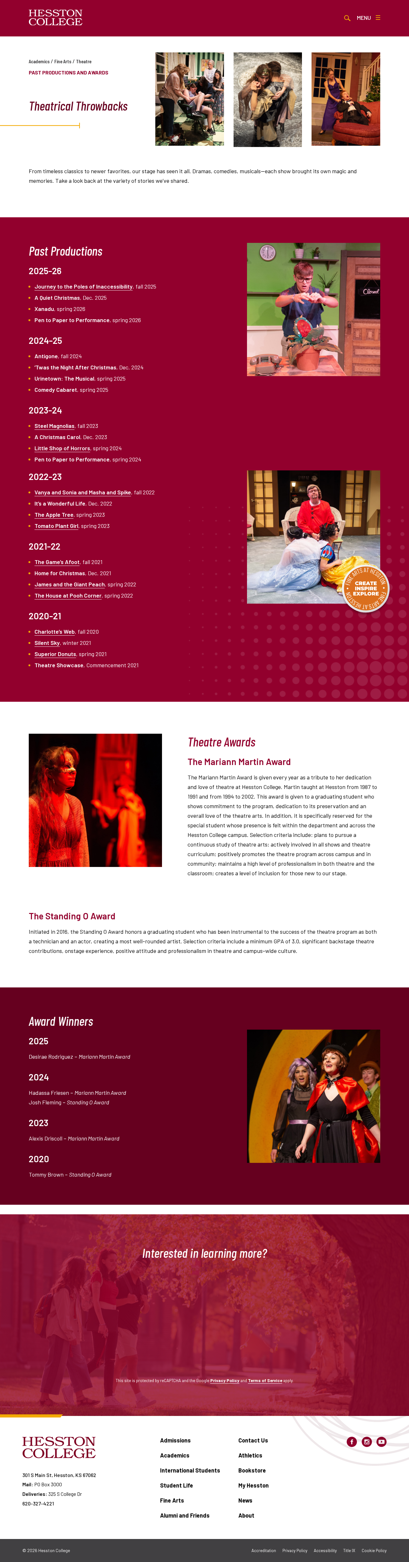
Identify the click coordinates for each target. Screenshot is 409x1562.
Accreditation (263, 1550)
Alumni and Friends (185, 1515)
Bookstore (252, 1470)
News (245, 1500)
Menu (364, 17)
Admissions (175, 1440)
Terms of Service (265, 1380)
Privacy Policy (224, 1380)
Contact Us (253, 1440)
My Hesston (253, 1485)
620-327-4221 (38, 1503)
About (246, 1515)
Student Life (176, 1485)
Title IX (349, 1550)
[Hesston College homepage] (56, 18)
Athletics (250, 1455)
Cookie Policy (374, 1550)
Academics (39, 61)
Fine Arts (62, 61)
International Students (190, 1470)
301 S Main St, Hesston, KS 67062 (59, 1475)
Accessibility (325, 1550)
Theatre (83, 61)
